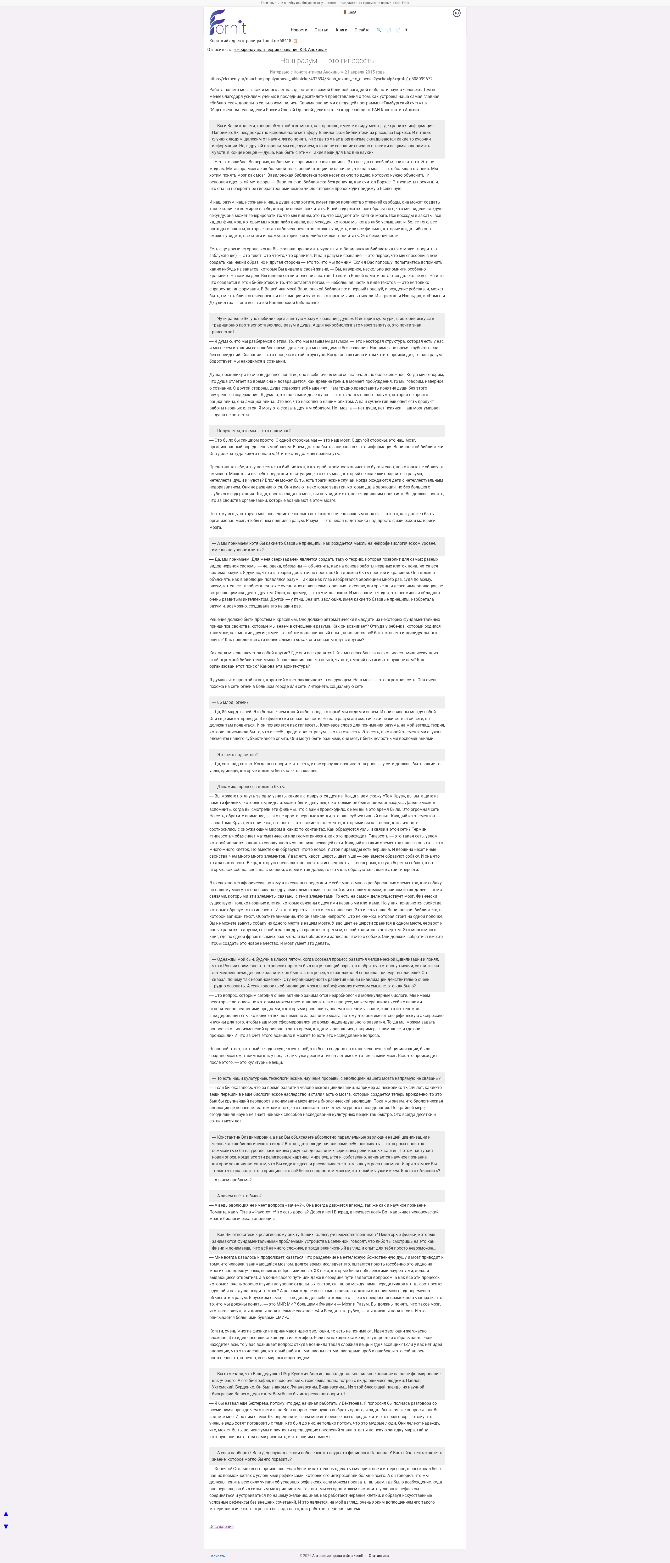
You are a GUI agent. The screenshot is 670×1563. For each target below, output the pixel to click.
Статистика (379, 1556)
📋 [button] (295, 41)
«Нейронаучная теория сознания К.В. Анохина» (280, 49)
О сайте (362, 30)
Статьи (321, 30)
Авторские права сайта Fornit (338, 1556)
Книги (341, 30)
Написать (217, 1556)
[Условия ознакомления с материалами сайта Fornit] (457, 14)
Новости (299, 30)
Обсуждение (221, 1526)
